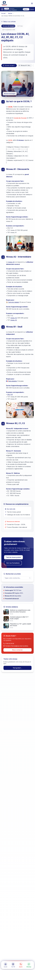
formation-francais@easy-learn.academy (16, 646)
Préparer (25, 9)
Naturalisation (12, 381)
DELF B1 (10, 394)
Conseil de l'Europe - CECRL (16, 524)
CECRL (10, 107)
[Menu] (32, 3)
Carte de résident (13, 302)
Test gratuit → (17, 668)
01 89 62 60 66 (9, 643)
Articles (10, 13)
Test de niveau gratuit (14, 512)
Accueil (3, 13)
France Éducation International (17, 527)
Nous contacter (17, 650)
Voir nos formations (13, 563)
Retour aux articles (9, 21)
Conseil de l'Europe (20, 118)
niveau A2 (11, 262)
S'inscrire (32, 9)
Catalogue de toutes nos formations (18, 515)
